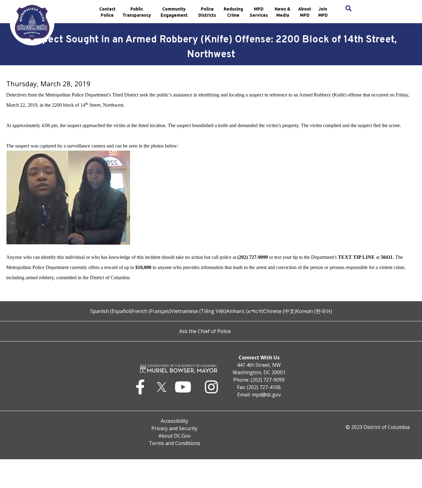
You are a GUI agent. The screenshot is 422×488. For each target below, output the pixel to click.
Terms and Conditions (174, 443)
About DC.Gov (174, 435)
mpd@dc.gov (266, 394)
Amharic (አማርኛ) (244, 311)
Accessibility (174, 420)
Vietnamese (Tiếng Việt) (198, 311)
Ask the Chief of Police (205, 331)
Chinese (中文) (279, 311)
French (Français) (151, 311)
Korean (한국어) (314, 311)
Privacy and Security (174, 428)
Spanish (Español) (111, 311)
